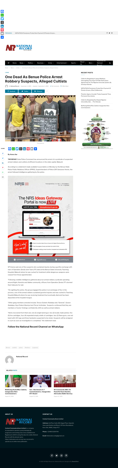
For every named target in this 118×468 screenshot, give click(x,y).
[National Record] (19, 47)
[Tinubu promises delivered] (97, 148)
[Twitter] (3, 158)
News (21, 63)
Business (40, 63)
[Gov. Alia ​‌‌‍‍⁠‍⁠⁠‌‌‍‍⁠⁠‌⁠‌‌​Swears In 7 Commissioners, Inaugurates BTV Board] (41, 381)
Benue (8, 347)
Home (15, 63)
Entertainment (62, 63)
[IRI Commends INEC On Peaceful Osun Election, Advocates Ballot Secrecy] (65, 381)
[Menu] (8, 63)
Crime (50, 63)
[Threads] (2, 22)
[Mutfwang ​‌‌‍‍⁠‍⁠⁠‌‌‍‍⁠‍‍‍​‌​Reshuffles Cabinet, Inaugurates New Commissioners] (16, 381)
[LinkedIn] (3, 163)
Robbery (27, 347)
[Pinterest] (3, 167)
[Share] (2, 37)
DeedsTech (75, 461)
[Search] (110, 63)
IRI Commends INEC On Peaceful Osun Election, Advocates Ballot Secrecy (63, 392)
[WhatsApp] (3, 172)
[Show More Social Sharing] (47, 91)
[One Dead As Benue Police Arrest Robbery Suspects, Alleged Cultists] (40, 118)
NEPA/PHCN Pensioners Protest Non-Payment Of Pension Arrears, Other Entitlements (36, 33)
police (21, 347)
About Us (82, 63)
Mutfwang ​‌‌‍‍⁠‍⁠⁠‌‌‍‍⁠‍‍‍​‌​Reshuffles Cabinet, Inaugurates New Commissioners (16, 392)
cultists (14, 347)
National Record (15, 86)
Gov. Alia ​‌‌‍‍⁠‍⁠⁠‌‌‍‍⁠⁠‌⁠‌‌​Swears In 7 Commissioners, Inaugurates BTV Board (40, 392)
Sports (73, 63)
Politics (30, 63)
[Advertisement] (59, 16)
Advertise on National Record (101, 63)
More (90, 63)
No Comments (55, 86)
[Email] (3, 177)
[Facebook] (3, 153)
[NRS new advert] (40, 262)
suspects (35, 347)
